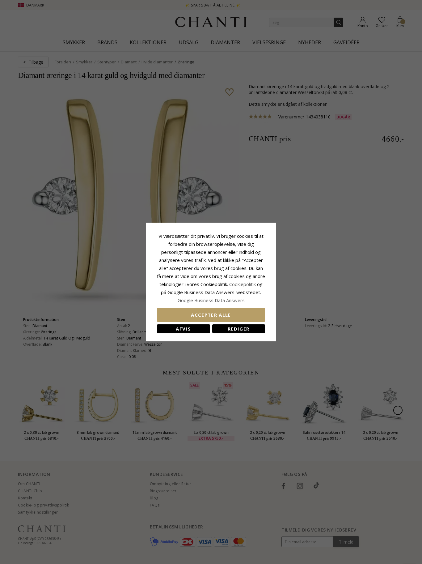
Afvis (183, 329)
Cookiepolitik (242, 284)
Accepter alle (211, 315)
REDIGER (238, 329)
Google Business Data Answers (211, 300)
